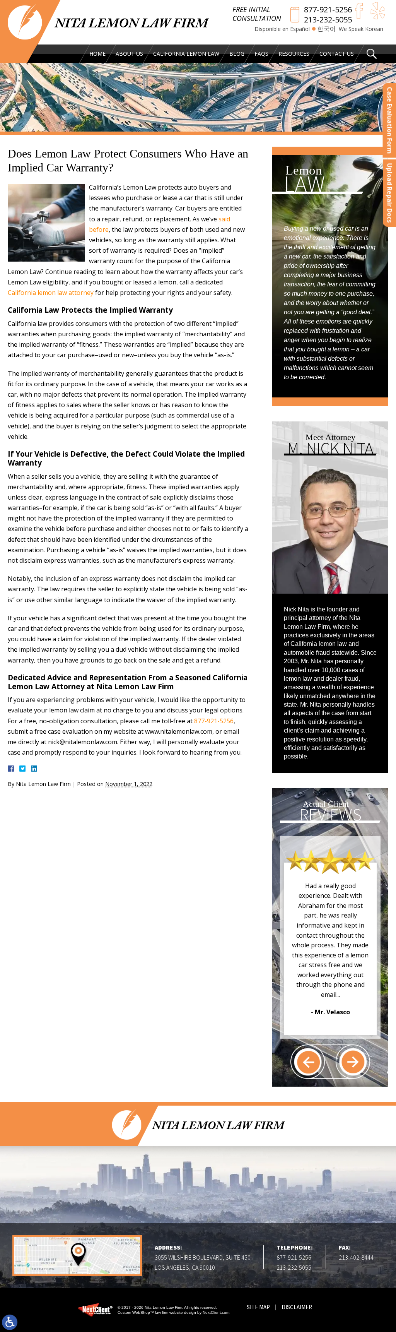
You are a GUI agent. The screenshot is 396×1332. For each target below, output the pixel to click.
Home (97, 53)
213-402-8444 (356, 1257)
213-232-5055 (328, 20)
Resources (293, 53)
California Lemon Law (186, 53)
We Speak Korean (361, 29)
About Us (129, 53)
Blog (236, 53)
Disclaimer (297, 1307)
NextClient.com (216, 1312)
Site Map (258, 1307)
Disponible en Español (282, 29)
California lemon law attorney (51, 292)
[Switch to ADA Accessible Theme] (9, 1322)
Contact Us (336, 53)
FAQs (261, 53)
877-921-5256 (328, 10)
